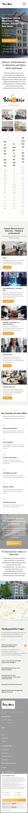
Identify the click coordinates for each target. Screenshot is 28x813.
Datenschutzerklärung (6, 810)
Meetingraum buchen (8, 333)
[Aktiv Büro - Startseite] (7, 4)
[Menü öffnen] (24, 4)
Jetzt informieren (7, 397)
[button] (14, 611)
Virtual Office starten (8, 301)
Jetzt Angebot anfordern (10, 40)
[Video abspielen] (14, 100)
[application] (14, 611)
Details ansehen (7, 365)
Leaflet (11, 620)
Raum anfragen (7, 267)
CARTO (26, 620)
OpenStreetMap (16, 620)
